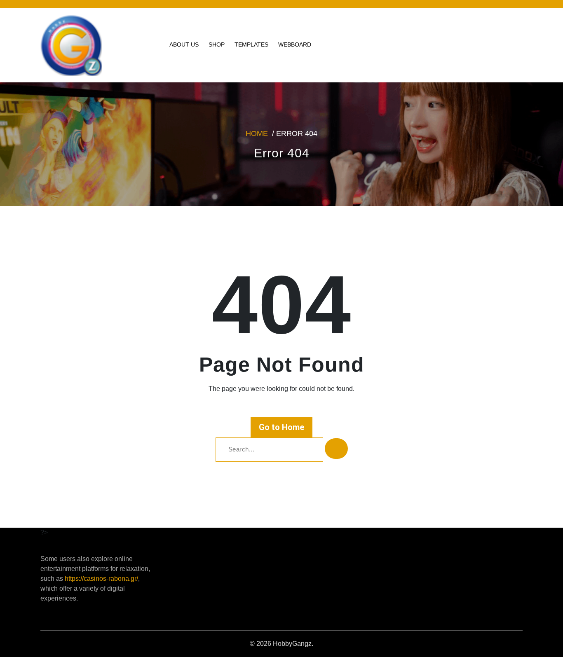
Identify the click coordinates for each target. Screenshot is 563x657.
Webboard (294, 44)
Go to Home (281, 427)
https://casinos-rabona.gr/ (101, 578)
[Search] (336, 448)
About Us (184, 44)
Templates (251, 44)
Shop (217, 44)
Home (257, 133)
